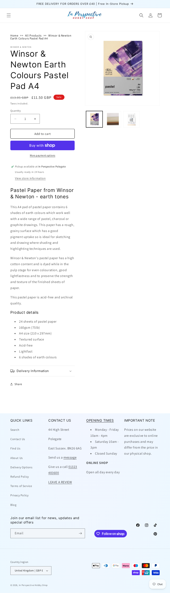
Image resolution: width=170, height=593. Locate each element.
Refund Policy (19, 476)
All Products (33, 35)
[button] (8, 15)
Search (14, 430)
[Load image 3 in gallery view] (131, 119)
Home (14, 35)
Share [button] (18, 384)
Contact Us (17, 439)
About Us (16, 458)
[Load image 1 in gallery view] (94, 119)
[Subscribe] (80, 533)
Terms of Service (21, 486)
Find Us (15, 448)
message (69, 457)
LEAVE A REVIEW (60, 482)
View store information (30, 178)
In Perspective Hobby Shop (33, 585)
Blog (13, 505)
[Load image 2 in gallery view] (113, 119)
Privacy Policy (19, 495)
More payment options (42, 155)
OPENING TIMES (100, 420)
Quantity (15, 110)
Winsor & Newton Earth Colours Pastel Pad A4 (40, 37)
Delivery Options (21, 467)
